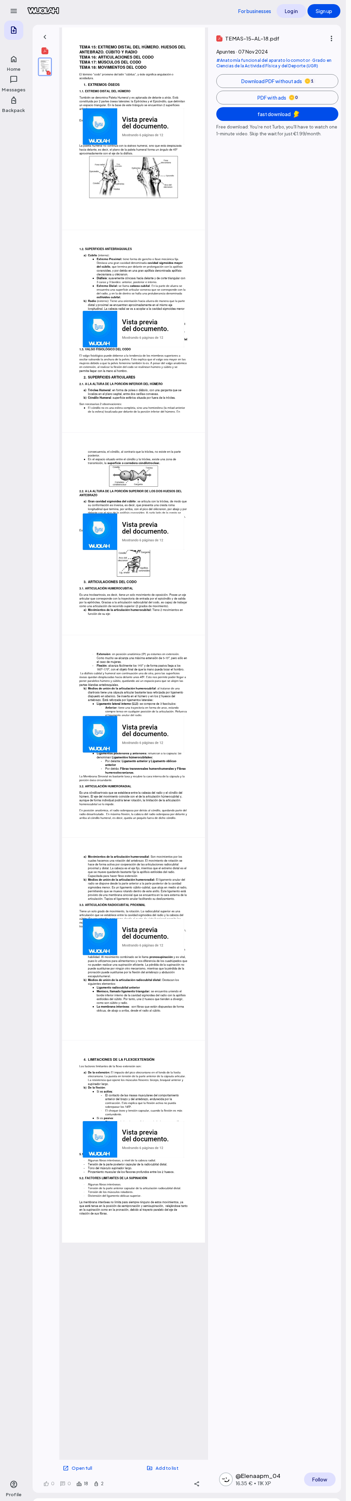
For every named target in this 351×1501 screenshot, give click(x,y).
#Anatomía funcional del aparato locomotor (263, 60)
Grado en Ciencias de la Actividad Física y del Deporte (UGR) (273, 63)
